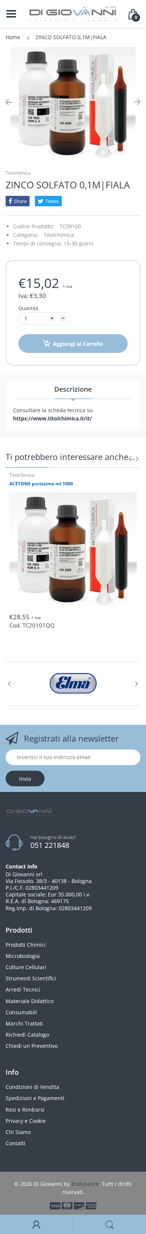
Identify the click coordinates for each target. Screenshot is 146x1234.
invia (25, 778)
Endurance (85, 1183)
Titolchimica (18, 173)
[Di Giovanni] (73, 13)
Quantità (28, 308)
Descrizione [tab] (73, 389)
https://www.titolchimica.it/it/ (52, 418)
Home (13, 37)
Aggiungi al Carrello (78, 343)
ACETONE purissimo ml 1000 (41, 483)
